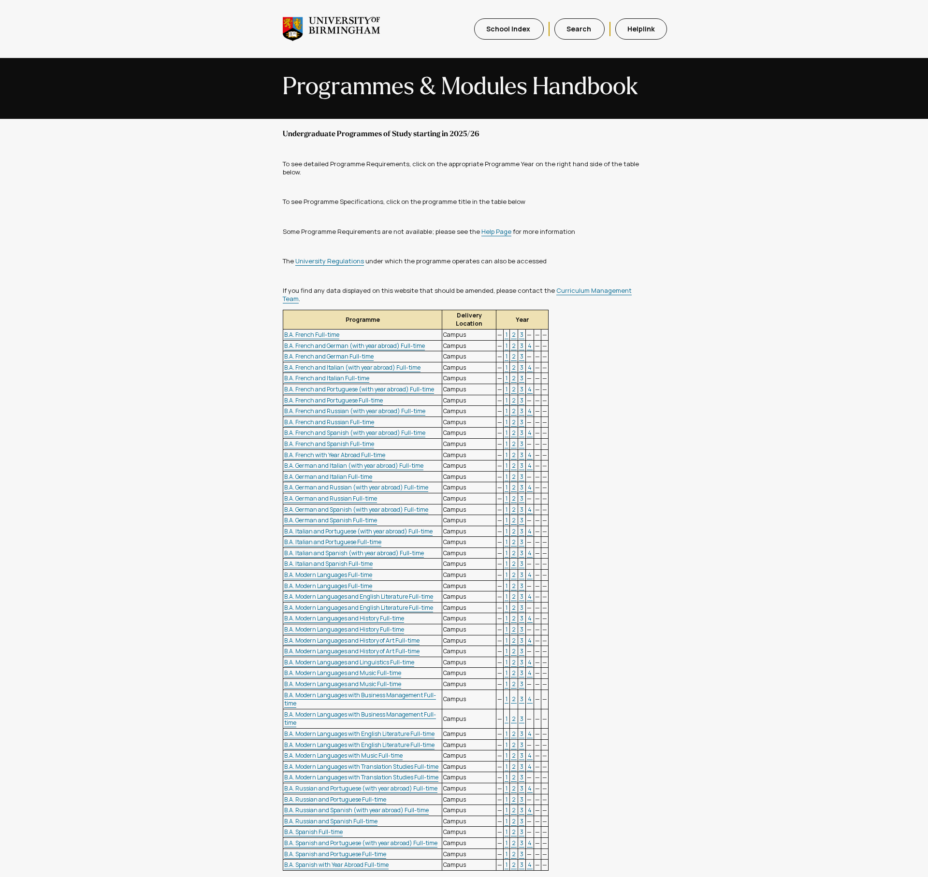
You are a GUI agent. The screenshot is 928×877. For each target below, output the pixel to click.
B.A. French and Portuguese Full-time (333, 400)
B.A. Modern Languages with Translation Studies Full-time (361, 766)
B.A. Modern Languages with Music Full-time (343, 755)
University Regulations (329, 261)
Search (579, 28)
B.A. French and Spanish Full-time (329, 444)
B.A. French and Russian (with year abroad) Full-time (354, 411)
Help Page (496, 231)
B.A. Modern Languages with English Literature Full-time (359, 734)
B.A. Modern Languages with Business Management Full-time (360, 699)
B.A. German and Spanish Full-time (330, 520)
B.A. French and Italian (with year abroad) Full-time (352, 367)
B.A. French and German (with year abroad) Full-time (354, 346)
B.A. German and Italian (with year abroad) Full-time (353, 465)
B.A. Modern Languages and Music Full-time (342, 673)
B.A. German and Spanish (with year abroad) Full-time (356, 509)
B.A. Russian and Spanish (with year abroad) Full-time (356, 810)
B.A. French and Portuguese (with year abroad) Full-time (359, 389)
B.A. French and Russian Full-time (329, 422)
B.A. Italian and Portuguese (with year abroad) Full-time (358, 531)
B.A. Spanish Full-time (313, 832)
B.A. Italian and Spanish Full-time (328, 564)
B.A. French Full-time (311, 335)
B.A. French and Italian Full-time (326, 378)
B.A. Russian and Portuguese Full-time (335, 799)
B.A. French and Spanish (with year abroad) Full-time (354, 433)
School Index (509, 28)
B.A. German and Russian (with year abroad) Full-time (356, 487)
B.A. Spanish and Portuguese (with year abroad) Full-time (360, 843)
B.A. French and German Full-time (329, 356)
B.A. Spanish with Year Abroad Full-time (336, 865)
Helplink (641, 28)
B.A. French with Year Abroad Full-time (334, 455)
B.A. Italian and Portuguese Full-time (332, 542)
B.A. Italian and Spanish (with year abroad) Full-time (354, 553)
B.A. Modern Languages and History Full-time (344, 618)
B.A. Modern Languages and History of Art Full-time (352, 640)
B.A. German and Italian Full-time (328, 477)
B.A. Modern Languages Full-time (328, 575)
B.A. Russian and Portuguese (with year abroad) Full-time (360, 788)
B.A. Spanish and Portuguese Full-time (335, 854)
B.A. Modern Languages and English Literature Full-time (358, 596)
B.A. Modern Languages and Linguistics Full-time (349, 662)
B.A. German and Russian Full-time (330, 498)
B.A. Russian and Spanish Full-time (330, 821)
